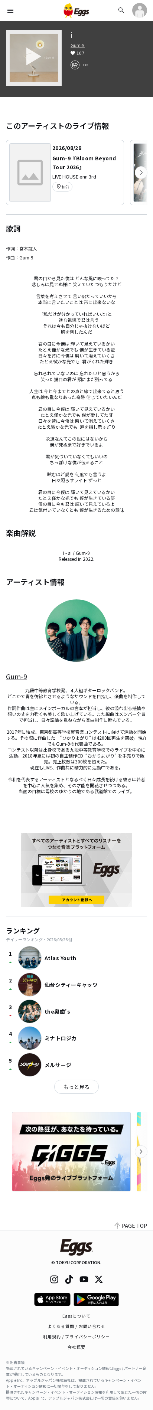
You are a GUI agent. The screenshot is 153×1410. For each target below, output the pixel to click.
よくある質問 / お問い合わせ (77, 1326)
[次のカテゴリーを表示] (141, 172)
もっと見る (76, 1086)
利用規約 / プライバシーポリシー (76, 1336)
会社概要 (76, 1347)
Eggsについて (76, 1316)
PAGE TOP (134, 1225)
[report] (85, 64)
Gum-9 (78, 45)
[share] (75, 64)
